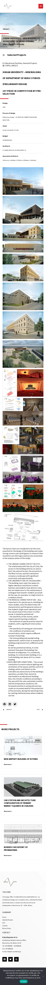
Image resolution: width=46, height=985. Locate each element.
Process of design (9, 113)
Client (5, 126)
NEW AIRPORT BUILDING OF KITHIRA (21, 759)
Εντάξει (24, 981)
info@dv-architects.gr (14, 952)
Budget (5, 136)
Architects (6, 146)
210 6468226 (17, 946)
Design (5, 103)
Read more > (8, 764)
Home (4, 917)
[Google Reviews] (16, 959)
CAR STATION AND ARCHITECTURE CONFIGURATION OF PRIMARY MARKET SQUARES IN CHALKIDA (20, 803)
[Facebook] (4, 959)
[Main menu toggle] (40, 6)
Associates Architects (10, 156)
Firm (3, 923)
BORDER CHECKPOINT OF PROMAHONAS (16, 848)
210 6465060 (8, 946)
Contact (4, 926)
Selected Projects (30, 63)
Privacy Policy (6, 928)
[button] (5, 704)
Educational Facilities (13, 63)
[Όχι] (43, 976)
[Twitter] (10, 959)
